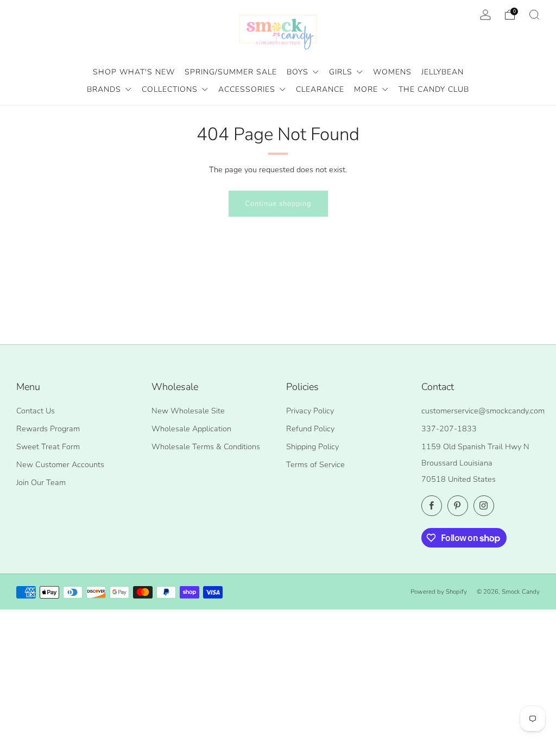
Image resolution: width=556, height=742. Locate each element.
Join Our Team (41, 482)
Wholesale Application (191, 428)
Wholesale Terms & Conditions (205, 446)
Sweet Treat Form (48, 446)
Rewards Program (48, 428)
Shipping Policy (312, 446)
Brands (105, 89)
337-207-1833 (449, 428)
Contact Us (35, 410)
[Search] (534, 14)
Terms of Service (315, 464)
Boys (299, 72)
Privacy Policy (310, 410)
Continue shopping (278, 204)
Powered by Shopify (438, 591)
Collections (171, 89)
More (367, 89)
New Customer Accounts (60, 464)
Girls (342, 72)
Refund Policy (310, 428)
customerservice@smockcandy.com (483, 410)
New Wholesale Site (188, 410)
